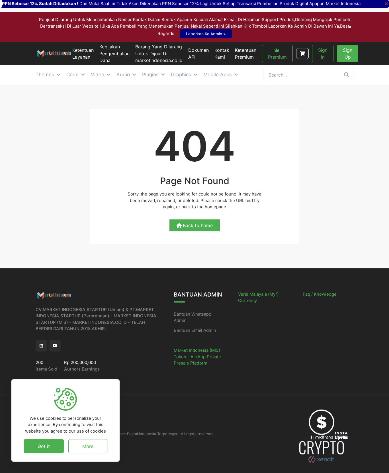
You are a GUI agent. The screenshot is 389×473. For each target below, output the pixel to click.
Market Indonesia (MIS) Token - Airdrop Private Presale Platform (197, 356)
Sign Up (347, 53)
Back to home (198, 225)
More (87, 446)
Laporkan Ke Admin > (206, 33)
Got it (44, 446)
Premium (277, 57)
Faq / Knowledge (320, 294)
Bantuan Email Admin (195, 330)
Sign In (322, 53)
